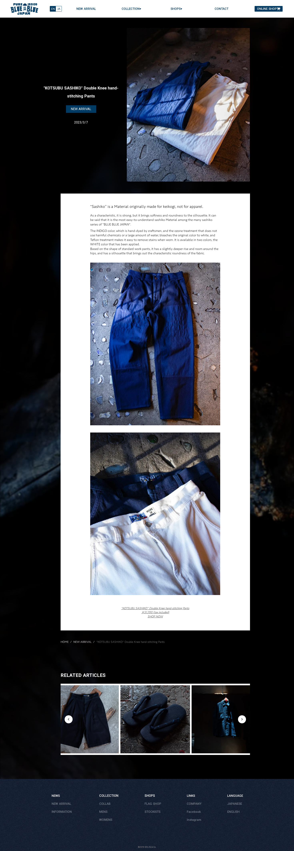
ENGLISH (233, 812)
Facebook (194, 812)
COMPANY (194, 804)
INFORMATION (62, 812)
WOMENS (105, 820)
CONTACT (221, 8)
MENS (103, 812)
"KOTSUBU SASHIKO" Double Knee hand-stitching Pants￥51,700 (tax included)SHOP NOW (155, 612)
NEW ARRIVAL (86, 8)
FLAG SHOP (153, 804)
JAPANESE (234, 804)
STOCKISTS (152, 812)
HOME (65, 642)
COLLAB (105, 804)
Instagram (194, 820)
